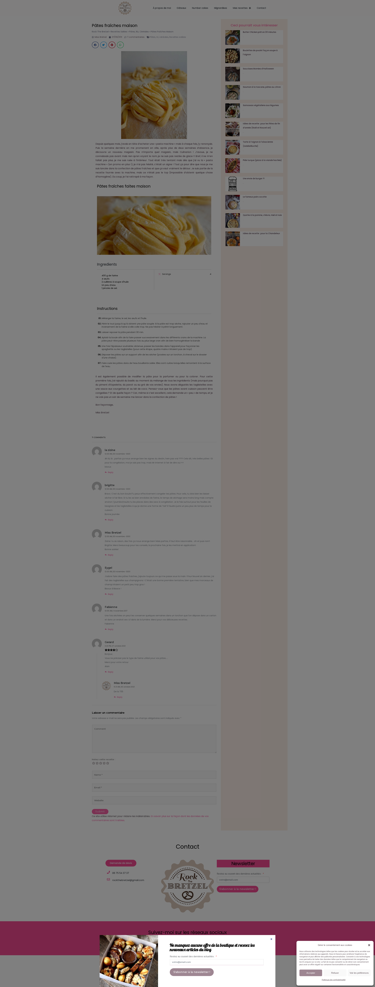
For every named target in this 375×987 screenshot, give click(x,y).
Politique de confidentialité (333, 980)
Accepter (310, 973)
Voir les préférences (359, 973)
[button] (369, 945)
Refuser (335, 973)
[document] (187, 493)
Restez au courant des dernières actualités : (192, 956)
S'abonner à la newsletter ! (191, 972)
